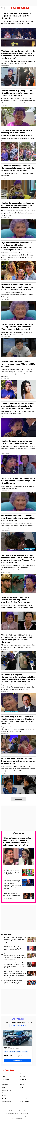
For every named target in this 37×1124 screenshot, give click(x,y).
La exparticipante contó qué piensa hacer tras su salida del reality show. (18, 487)
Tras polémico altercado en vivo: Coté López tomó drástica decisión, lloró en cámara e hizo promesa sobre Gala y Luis (15, 940)
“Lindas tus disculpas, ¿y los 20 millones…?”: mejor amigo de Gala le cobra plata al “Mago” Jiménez (11, 896)
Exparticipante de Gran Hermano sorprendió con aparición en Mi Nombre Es (16, 15)
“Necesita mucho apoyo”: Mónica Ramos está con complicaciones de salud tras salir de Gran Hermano (17, 287)
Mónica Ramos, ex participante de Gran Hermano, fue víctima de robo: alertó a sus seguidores (17, 93)
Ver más (18, 799)
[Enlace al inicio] (18, 834)
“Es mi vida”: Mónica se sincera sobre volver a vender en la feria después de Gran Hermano (18, 480)
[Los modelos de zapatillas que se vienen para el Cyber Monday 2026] (28, 872)
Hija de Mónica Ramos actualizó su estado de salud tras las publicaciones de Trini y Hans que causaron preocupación (17, 246)
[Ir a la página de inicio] (20, 8)
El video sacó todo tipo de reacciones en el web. (18, 138)
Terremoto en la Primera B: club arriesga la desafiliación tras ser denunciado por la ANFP (13, 982)
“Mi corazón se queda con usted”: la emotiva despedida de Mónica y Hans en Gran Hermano (18, 518)
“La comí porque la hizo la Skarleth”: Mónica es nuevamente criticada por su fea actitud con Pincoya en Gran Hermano (17, 720)
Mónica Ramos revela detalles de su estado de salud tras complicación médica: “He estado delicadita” (17, 205)
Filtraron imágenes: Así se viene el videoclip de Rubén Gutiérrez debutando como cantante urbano (16, 132)
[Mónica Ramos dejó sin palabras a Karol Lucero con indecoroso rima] (18, 464)
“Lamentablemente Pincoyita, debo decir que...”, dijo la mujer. (17, 174)
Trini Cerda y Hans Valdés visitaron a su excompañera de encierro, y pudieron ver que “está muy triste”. (17, 294)
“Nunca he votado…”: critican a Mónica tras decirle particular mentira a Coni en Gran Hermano (16, 599)
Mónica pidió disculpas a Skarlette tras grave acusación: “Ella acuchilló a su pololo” (18, 364)
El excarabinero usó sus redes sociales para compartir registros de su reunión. (16, 333)
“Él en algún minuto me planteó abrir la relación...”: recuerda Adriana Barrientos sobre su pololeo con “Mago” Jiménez (17, 841)
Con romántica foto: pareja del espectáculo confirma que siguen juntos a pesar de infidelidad (13, 948)
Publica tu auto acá (18, 1026)
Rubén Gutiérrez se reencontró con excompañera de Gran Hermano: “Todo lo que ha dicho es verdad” (17, 326)
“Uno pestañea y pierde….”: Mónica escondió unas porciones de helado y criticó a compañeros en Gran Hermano (17, 638)
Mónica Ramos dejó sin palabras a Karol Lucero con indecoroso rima (16, 442)
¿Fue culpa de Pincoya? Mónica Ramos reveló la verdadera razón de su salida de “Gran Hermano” (17, 168)
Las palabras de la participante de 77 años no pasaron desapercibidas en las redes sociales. (17, 606)
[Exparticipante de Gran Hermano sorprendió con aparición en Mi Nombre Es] (18, 37)
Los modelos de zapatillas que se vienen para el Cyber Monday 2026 (11, 872)
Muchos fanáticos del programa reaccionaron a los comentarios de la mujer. (17, 412)
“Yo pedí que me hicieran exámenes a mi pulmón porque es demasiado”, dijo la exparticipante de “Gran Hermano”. (18, 213)
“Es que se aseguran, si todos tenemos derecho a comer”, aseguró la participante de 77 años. (18, 646)
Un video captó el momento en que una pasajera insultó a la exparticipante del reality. (18, 62)
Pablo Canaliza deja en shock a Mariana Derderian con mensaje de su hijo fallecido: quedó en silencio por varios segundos (15, 974)
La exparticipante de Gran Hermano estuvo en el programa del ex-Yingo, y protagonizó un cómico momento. (18, 448)
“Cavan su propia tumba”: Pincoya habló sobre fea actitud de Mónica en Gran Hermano (18, 761)
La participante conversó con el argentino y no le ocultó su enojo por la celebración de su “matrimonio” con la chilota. (18, 567)
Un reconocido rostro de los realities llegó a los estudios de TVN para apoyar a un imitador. (17, 22)
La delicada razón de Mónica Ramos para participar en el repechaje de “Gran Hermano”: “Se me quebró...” (17, 406)
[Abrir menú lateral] (3, 8)
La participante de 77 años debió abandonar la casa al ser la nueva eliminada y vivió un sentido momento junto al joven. (17, 525)
